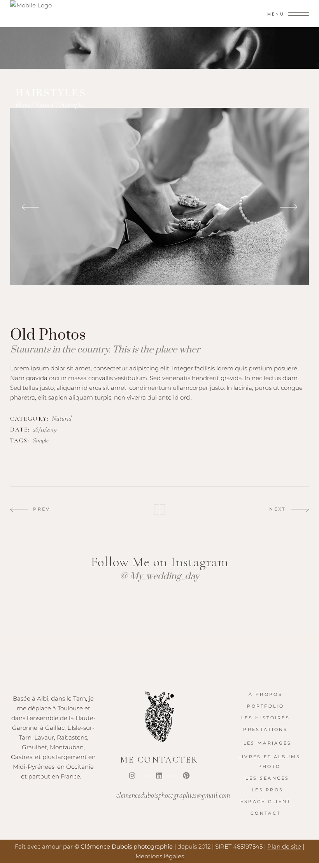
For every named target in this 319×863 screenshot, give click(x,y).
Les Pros (267, 790)
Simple (41, 440)
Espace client (265, 801)
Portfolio (265, 706)
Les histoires (265, 717)
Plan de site (284, 846)
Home (23, 104)
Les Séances (267, 778)
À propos (265, 694)
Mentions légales (159, 856)
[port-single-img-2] (159, 196)
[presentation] (30, 207)
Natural (45, 104)
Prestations (265, 729)
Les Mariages (268, 743)
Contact (265, 813)
